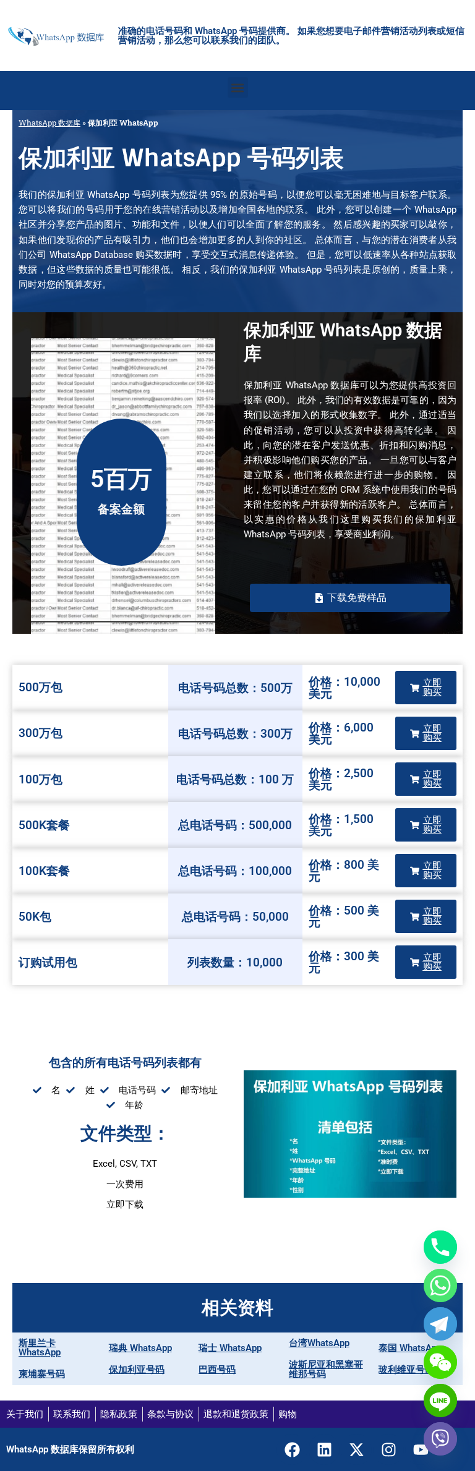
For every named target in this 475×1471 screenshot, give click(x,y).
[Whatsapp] (440, 1285)
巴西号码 (217, 1369)
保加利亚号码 (137, 1369)
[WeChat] (440, 1362)
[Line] (440, 1400)
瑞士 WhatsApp (230, 1348)
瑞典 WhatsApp (140, 1348)
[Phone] (440, 1247)
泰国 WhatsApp (410, 1348)
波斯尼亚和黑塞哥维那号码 (326, 1369)
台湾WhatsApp (319, 1343)
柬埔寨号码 (42, 1373)
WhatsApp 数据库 (49, 122)
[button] (238, 87)
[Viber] (440, 1439)
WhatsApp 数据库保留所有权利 (70, 1449)
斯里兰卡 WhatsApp (40, 1347)
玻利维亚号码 (406, 1369)
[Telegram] (440, 1324)
